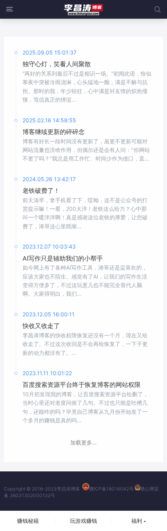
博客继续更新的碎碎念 (54, 132)
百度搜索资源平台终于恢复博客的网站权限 (82, 384)
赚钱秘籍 (28, 520)
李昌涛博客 (68, 489)
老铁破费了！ (41, 190)
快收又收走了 (41, 326)
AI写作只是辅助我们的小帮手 (63, 258)
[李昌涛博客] (83, 9)
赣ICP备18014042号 (111, 489)
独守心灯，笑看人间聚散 (57, 64)
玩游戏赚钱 (83, 520)
